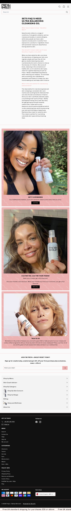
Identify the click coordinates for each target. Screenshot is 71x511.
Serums (4, 454)
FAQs (3, 436)
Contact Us (5, 434)
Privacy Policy (6, 471)
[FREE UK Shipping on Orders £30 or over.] (35, 2)
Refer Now (35, 286)
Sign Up (4, 439)
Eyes (3, 456)
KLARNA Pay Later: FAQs (9, 481)
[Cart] (64, 6)
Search (4, 431)
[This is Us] (35, 314)
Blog (3, 484)
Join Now (35, 202)
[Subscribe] (51, 498)
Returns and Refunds (8, 476)
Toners (4, 451)
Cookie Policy (5, 478)
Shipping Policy (6, 473)
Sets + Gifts (5, 464)
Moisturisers (5, 459)
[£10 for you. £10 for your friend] (35, 241)
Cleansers (5, 449)
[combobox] (35, 12)
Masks (3, 461)
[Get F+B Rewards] (35, 163)
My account (5, 442)
